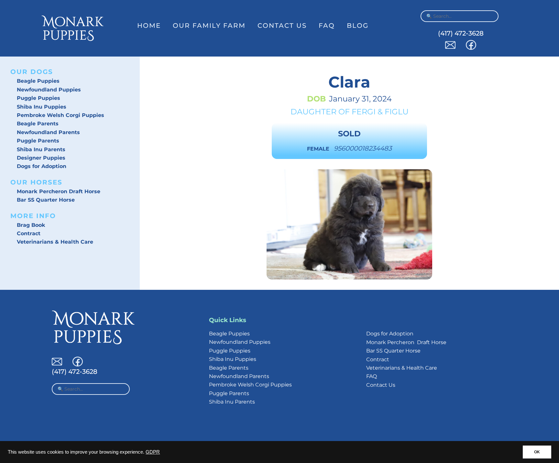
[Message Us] (450, 48)
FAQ (327, 25)
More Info (33, 216)
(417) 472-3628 (461, 33)
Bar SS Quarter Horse (46, 200)
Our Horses (36, 182)
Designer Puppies (41, 158)
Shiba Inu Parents (41, 149)
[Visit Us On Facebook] (471, 48)
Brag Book (31, 225)
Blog (357, 25)
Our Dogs (31, 72)
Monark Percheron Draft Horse (58, 191)
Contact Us (282, 25)
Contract (28, 233)
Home (149, 25)
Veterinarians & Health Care (55, 242)
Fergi (364, 111)
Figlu (397, 111)
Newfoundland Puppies (49, 90)
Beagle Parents (38, 124)
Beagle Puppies (38, 81)
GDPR (153, 452)
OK (537, 452)
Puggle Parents (38, 141)
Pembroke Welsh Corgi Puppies (60, 115)
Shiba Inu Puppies (41, 107)
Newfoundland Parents (48, 132)
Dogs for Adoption (41, 166)
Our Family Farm (209, 25)
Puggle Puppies (38, 98)
